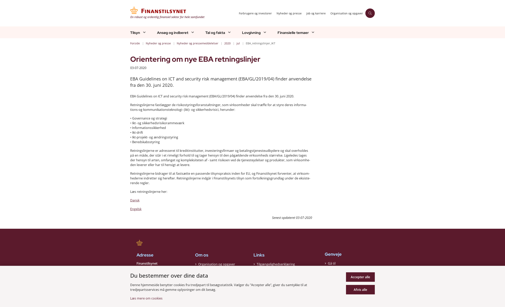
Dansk (134, 200)
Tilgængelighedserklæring (276, 264)
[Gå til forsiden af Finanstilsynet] (183, 13)
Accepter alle (360, 277)
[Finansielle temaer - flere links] (312, 32)
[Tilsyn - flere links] (144, 32)
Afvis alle (360, 289)
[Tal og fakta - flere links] (229, 32)
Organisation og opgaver (216, 264)
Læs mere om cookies (146, 298)
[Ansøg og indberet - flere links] (192, 32)
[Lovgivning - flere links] (264, 32)
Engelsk (135, 209)
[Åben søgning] (370, 13)
